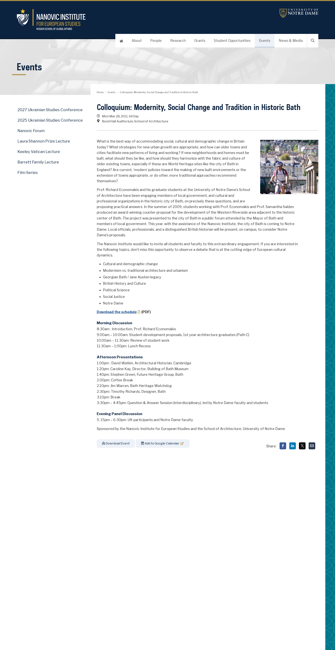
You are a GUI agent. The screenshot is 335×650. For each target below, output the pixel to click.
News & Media (291, 41)
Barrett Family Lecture (38, 162)
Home (100, 92)
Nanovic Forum (31, 130)
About (137, 41)
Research (178, 41)
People (156, 41)
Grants (199, 41)
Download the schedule (117, 312)
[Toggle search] (312, 40)
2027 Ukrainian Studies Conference (50, 109)
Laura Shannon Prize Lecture (43, 141)
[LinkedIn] (292, 445)
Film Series (27, 172)
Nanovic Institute (117, 19)
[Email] (312, 445)
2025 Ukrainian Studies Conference (50, 120)
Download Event (117, 443)
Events (264, 41)
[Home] (121, 40)
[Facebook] (283, 445)
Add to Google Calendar (161, 443)
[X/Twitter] (302, 445)
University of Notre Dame (299, 13)
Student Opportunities (232, 41)
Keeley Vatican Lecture (38, 151)
